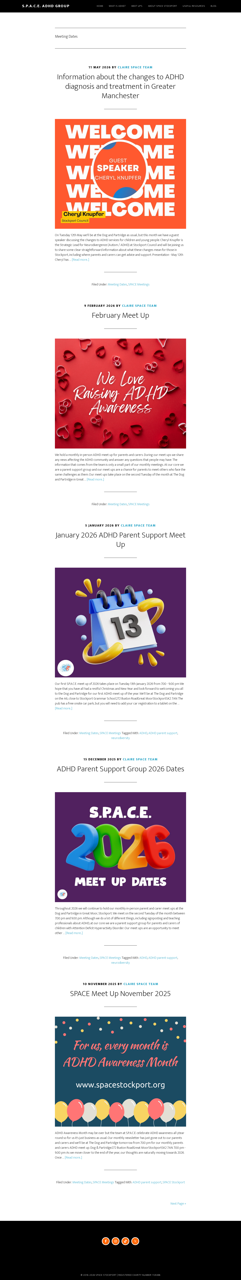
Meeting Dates (117, 284)
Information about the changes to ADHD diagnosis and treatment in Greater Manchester (120, 86)
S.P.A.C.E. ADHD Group (46, 6)
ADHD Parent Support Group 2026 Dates (120, 769)
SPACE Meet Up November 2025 (120, 993)
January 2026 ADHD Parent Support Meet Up (120, 540)
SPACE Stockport (174, 1182)
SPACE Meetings (139, 284)
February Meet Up (120, 315)
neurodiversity (120, 738)
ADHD (143, 733)
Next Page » (178, 1203)
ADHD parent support (162, 733)
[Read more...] (80, 260)
